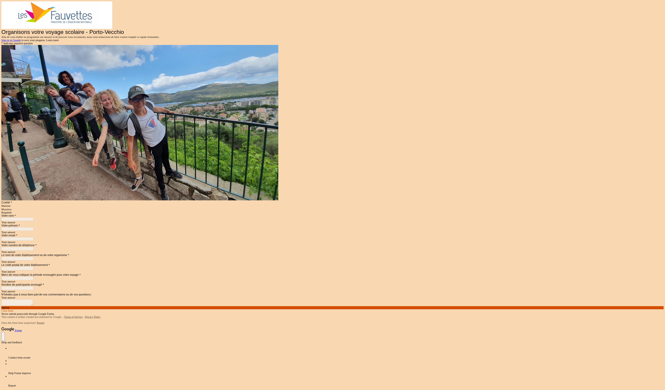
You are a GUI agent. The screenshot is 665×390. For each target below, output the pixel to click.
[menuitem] (336, 353)
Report (40, 322)
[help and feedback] (3, 336)
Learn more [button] (52, 40)
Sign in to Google (11, 40)
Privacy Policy (93, 316)
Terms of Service (73, 316)
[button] (332, 307)
